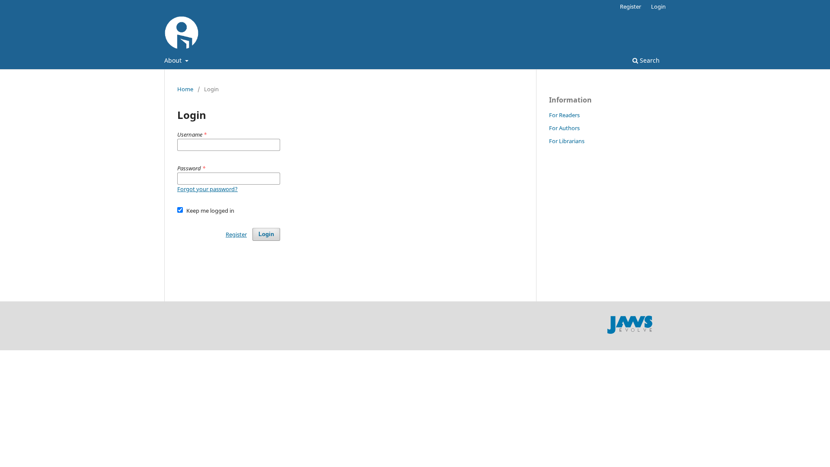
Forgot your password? (207, 189)
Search (649, 60)
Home (185, 89)
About (173, 60)
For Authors (564, 128)
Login (658, 6)
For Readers (564, 115)
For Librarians (566, 141)
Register (630, 6)
